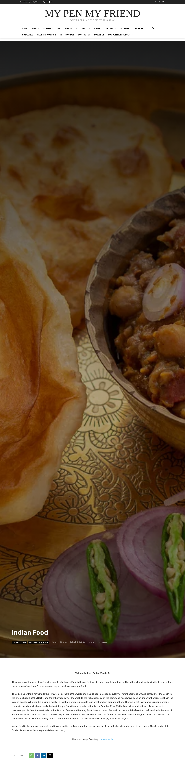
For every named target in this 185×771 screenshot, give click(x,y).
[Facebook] (155, 2)
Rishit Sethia (78, 642)
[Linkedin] (43, 755)
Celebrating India (38, 642)
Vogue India (107, 739)
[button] (153, 28)
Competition (19, 642)
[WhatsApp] (31, 755)
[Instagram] (159, 2)
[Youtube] (163, 2)
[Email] (50, 755)
